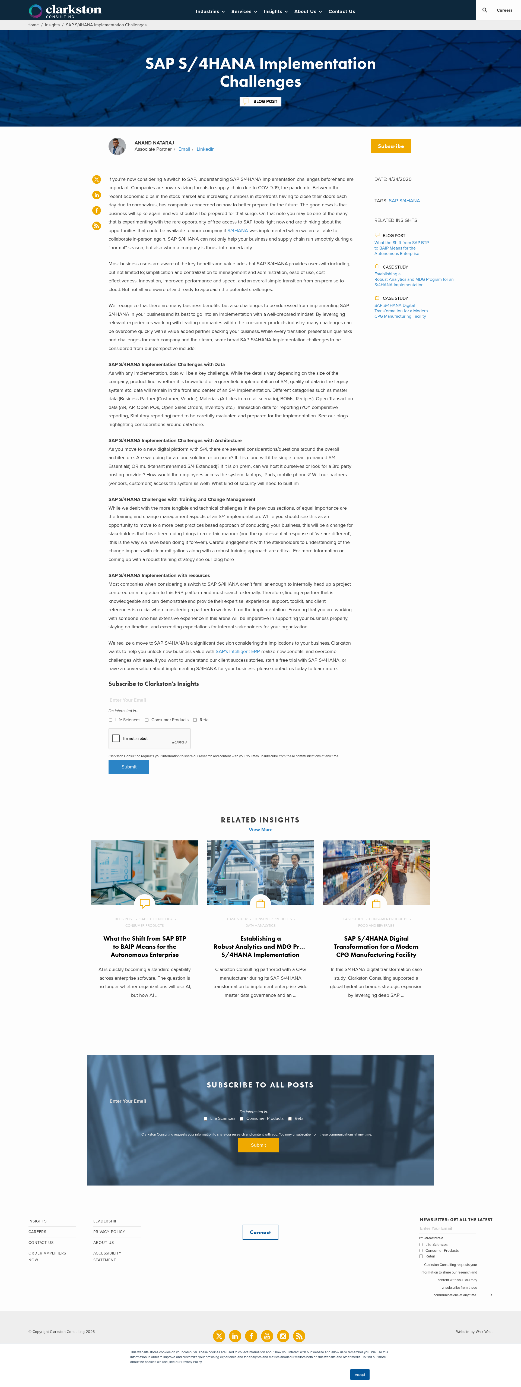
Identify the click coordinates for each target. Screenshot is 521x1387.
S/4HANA (237, 231)
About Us (305, 11)
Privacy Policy (109, 1232)
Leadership (105, 1221)
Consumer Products (170, 719)
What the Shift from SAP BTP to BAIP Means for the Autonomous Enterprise (401, 248)
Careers (505, 10)
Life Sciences (127, 719)
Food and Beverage (376, 925)
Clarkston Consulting (65, 11)
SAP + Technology (156, 919)
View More (260, 830)
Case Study (395, 267)
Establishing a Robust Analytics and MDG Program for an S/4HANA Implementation (414, 279)
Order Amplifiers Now (47, 1256)
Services (241, 11)
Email (184, 149)
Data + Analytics (261, 925)
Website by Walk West (474, 1331)
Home (33, 25)
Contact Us (342, 11)
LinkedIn (206, 149)
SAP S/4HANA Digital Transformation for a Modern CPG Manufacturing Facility (401, 311)
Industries (207, 11)
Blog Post (265, 101)
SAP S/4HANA (404, 201)
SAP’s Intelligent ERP (237, 651)
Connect (260, 1232)
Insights (273, 11)
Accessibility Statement (107, 1256)
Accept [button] (360, 1374)
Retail (205, 719)
